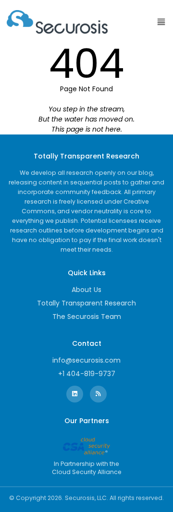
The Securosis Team (86, 316)
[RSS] (98, 394)
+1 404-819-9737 (86, 373)
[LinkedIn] (74, 394)
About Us (86, 289)
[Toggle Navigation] (161, 22)
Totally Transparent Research (86, 303)
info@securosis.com (86, 360)
